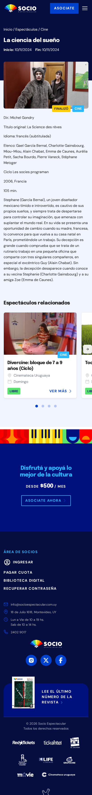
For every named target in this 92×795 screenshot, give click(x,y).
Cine (44, 29)
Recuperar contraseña (30, 588)
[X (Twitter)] (46, 660)
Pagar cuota (18, 572)
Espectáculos (26, 29)
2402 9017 (18, 632)
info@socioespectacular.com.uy (34, 604)
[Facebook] (60, 660)
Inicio (8, 29)
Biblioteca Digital (24, 580)
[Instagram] (31, 660)
